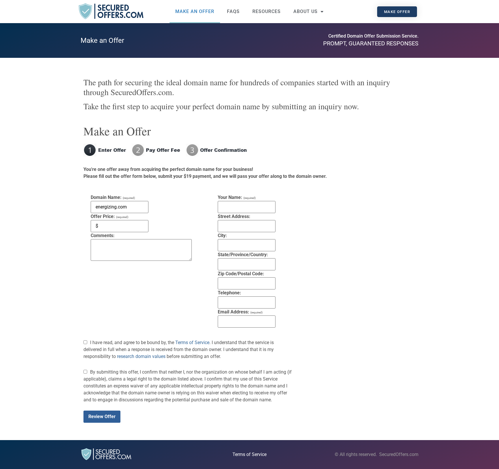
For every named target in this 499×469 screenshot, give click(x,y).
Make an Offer (194, 11)
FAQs (233, 11)
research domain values (141, 356)
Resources (266, 11)
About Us (305, 11)
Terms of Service (192, 342)
